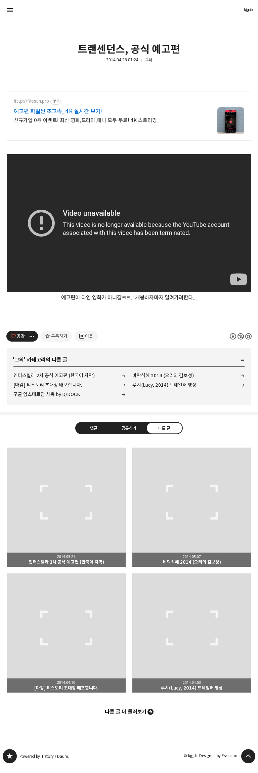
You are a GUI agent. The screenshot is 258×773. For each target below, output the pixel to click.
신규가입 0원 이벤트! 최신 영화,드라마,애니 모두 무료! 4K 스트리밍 (85, 120)
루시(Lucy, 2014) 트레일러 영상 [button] (191, 633)
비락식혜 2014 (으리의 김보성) (163, 375)
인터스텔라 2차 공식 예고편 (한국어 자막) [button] (66, 507)
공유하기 (129, 428)
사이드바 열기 (10, 10)
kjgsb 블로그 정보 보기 (248, 10)
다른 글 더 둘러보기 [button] (125, 711)
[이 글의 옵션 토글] (32, 336)
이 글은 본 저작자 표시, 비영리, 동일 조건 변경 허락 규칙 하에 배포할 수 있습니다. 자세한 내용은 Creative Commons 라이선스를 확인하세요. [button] (240, 336)
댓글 (93, 428)
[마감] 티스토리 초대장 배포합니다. (47, 385)
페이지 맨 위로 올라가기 (248, 756)
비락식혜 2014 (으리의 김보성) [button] (191, 507)
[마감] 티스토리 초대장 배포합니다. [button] (66, 633)
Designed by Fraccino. (219, 755)
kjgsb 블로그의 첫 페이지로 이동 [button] (129, 10)
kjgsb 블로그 (10, 756)
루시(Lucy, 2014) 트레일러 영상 (164, 385)
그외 (148, 60)
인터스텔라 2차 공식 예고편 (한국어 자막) (54, 375)
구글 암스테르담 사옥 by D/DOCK (46, 394)
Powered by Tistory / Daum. (44, 756)
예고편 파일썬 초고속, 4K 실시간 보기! (58, 111)
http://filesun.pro (31, 101)
